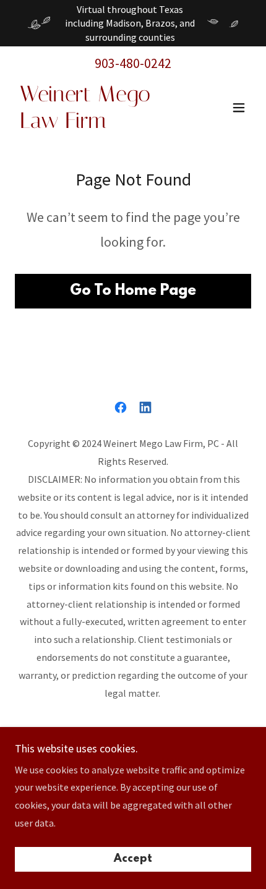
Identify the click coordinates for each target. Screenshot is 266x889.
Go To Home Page (133, 291)
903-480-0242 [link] (133, 63)
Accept (133, 859)
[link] (97, 124)
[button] (238, 107)
